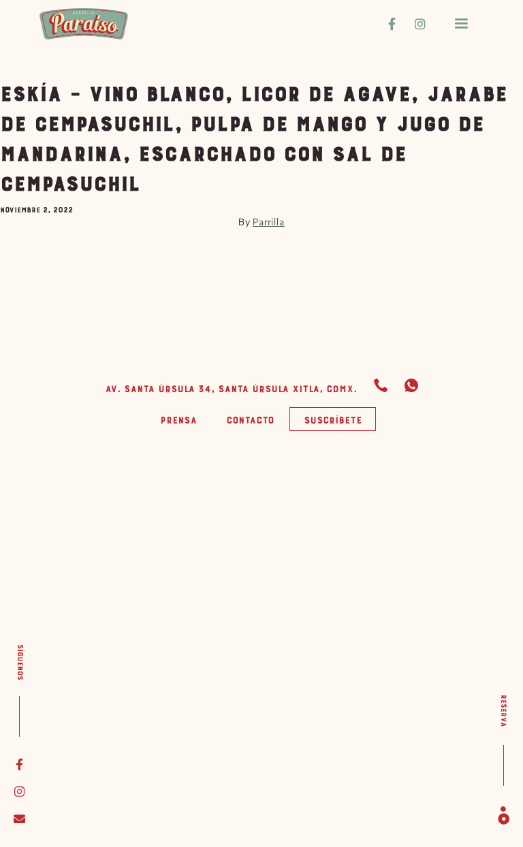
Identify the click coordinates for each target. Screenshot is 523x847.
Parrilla (269, 221)
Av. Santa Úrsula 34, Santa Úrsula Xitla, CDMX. (231, 387)
